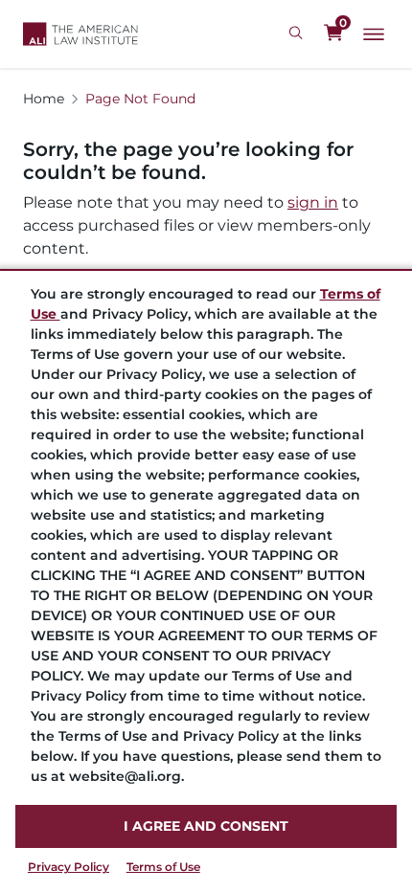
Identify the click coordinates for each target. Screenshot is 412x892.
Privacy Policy (68, 866)
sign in (312, 202)
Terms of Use (163, 866)
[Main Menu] (373, 34)
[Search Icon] (298, 33)
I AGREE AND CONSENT (206, 826)
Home (43, 98)
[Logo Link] (80, 34)
